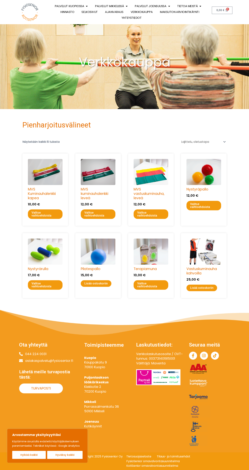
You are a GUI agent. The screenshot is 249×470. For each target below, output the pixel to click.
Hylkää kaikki (29, 455)
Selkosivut (89, 12)
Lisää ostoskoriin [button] (96, 283)
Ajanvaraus (114, 12)
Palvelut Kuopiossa (69, 6)
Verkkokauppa (142, 12)
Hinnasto (67, 12)
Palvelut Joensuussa (150, 6)
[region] (47, 446)
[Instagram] (204, 356)
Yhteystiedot (132, 18)
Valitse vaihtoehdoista (41, 214)
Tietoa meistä (187, 6)
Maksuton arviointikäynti (179, 12)
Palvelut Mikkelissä (109, 6)
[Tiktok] (215, 356)
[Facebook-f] (193, 356)
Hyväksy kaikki (64, 455)
